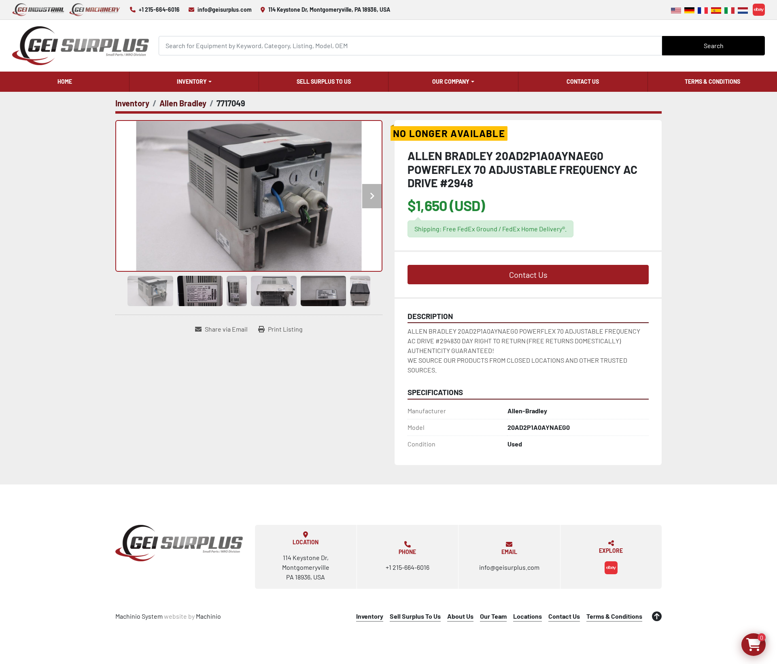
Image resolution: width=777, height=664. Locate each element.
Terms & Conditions (712, 81)
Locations (527, 616)
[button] (194, 82)
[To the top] (657, 616)
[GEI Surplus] (179, 543)
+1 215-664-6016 (159, 9)
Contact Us (583, 81)
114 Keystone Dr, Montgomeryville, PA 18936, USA (329, 9)
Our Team (493, 616)
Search (714, 45)
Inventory (192, 81)
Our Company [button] (450, 81)
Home (64, 81)
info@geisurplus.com (224, 9)
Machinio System (139, 616)
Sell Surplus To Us (324, 81)
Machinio (208, 616)
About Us (460, 616)
